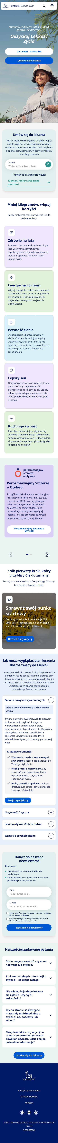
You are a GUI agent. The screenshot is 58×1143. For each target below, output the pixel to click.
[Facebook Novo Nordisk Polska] (22, 1112)
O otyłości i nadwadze (29, 51)
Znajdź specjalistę (18, 800)
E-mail (13, 902)
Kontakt (29, 1102)
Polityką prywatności (34, 913)
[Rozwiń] (51, 812)
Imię (12, 890)
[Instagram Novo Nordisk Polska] (29, 1112)
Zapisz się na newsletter (29, 927)
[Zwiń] (51, 700)
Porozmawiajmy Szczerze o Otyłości (29, 529)
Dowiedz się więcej (20, 639)
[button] (27, 554)
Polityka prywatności (29, 1090)
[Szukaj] (48, 164)
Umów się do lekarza (29, 60)
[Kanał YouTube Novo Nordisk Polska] (36, 1112)
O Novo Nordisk (29, 1096)
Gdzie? (11, 162)
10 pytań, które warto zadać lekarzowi (23, 182)
